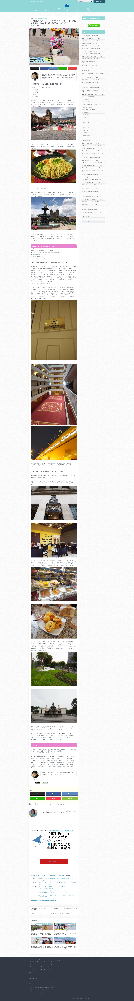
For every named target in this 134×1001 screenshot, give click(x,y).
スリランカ (86, 127)
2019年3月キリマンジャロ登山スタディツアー (92, 91)
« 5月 (30, 972)
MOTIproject (81, 998)
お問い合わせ (100, 1)
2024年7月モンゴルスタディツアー (91, 48)
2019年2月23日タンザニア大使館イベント (92, 94)
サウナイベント (86, 70)
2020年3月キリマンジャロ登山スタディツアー (92, 62)
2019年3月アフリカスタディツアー (91, 87)
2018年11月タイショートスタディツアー (92, 145)
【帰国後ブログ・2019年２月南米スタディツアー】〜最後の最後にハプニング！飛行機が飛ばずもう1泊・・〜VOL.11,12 (56, 883)
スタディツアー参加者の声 (89, 107)
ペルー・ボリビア (35, 875)
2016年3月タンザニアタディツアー (91, 182)
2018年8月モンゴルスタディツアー (91, 150)
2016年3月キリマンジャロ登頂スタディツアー (92, 185)
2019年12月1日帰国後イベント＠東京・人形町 (92, 74)
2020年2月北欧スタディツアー (90, 58)
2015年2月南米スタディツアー (90, 196)
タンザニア (86, 122)
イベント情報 (86, 99)
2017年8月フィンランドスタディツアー (92, 165)
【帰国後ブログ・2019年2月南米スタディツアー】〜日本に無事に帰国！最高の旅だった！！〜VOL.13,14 (56, 879)
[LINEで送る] (45, 782)
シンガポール (86, 135)
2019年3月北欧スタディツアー (90, 82)
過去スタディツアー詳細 (88, 207)
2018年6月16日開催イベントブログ (90, 143)
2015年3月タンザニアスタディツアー (91, 194)
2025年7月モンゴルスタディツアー (91, 38)
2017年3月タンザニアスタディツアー (91, 167)
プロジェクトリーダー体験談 (89, 109)
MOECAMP (85, 216)
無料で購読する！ (54, 861)
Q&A (98, 8)
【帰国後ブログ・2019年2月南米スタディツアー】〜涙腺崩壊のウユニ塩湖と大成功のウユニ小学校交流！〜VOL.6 (56, 895)
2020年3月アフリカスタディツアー (91, 53)
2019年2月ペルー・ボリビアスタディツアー (53, 875)
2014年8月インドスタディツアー (90, 201)
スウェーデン (87, 120)
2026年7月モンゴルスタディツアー (90, 45)
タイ (85, 132)
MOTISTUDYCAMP (87, 68)
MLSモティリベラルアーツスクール (90, 209)
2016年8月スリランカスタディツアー (91, 179)
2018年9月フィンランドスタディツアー (92, 148)
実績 (88, 9)
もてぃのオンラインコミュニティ (90, 65)
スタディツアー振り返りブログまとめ (91, 104)
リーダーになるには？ (67, 9)
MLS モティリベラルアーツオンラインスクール (93, 213)
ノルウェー (86, 117)
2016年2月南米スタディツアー (90, 188)
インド (85, 125)
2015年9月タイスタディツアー (90, 191)
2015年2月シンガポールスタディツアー (92, 199)
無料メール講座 (56, 8)
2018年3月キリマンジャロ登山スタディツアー (92, 154)
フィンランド (87, 138)
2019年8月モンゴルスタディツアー (91, 79)
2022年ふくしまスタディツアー (89, 51)
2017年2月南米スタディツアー (90, 174)
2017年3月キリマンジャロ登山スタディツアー (92, 171)
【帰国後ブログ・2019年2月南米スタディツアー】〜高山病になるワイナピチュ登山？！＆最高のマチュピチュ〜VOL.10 (54, 909)
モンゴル (86, 114)
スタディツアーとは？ (46, 9)
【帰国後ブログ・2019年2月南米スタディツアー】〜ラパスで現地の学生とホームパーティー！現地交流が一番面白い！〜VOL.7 (56, 891)
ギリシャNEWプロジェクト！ (89, 204)
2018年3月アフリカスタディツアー (91, 157)
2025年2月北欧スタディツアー (90, 35)
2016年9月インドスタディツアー (90, 177)
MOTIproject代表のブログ (89, 96)
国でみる (85, 112)
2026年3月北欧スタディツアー (89, 43)
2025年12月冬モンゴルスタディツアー (91, 40)
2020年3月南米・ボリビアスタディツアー (92, 56)
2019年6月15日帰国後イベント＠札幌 (92, 101)
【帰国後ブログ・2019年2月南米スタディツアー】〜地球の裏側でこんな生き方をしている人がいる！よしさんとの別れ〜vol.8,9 (56, 887)
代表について (77, 9)
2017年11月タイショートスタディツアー (92, 162)
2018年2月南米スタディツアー (90, 160)
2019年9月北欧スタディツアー (90, 77)
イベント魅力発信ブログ (88, 140)
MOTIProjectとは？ (35, 9)
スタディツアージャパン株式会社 (36, 993)
